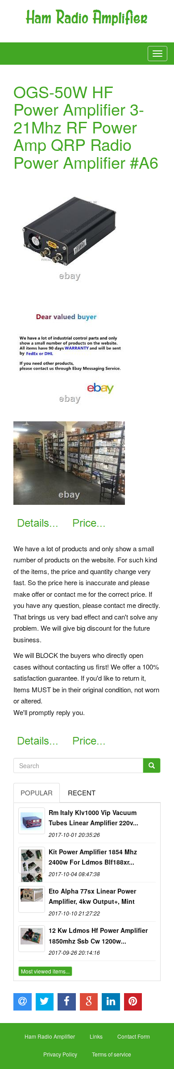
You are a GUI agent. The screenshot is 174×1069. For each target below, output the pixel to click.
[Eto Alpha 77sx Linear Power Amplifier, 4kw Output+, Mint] (31, 899)
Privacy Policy (60, 1054)
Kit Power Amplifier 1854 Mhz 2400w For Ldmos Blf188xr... (93, 857)
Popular (37, 792)
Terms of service (111, 1054)
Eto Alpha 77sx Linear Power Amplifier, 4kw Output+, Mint (92, 896)
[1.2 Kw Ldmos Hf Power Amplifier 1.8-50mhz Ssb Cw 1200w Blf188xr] (31, 938)
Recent (81, 792)
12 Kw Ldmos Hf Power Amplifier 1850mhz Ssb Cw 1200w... (98, 935)
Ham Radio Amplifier (50, 1036)
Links (96, 1036)
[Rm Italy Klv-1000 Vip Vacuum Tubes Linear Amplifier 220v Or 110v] (31, 820)
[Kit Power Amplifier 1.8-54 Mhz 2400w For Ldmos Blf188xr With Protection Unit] (31, 860)
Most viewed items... (45, 971)
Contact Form (133, 1036)
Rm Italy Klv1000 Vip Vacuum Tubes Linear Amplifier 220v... (93, 818)
